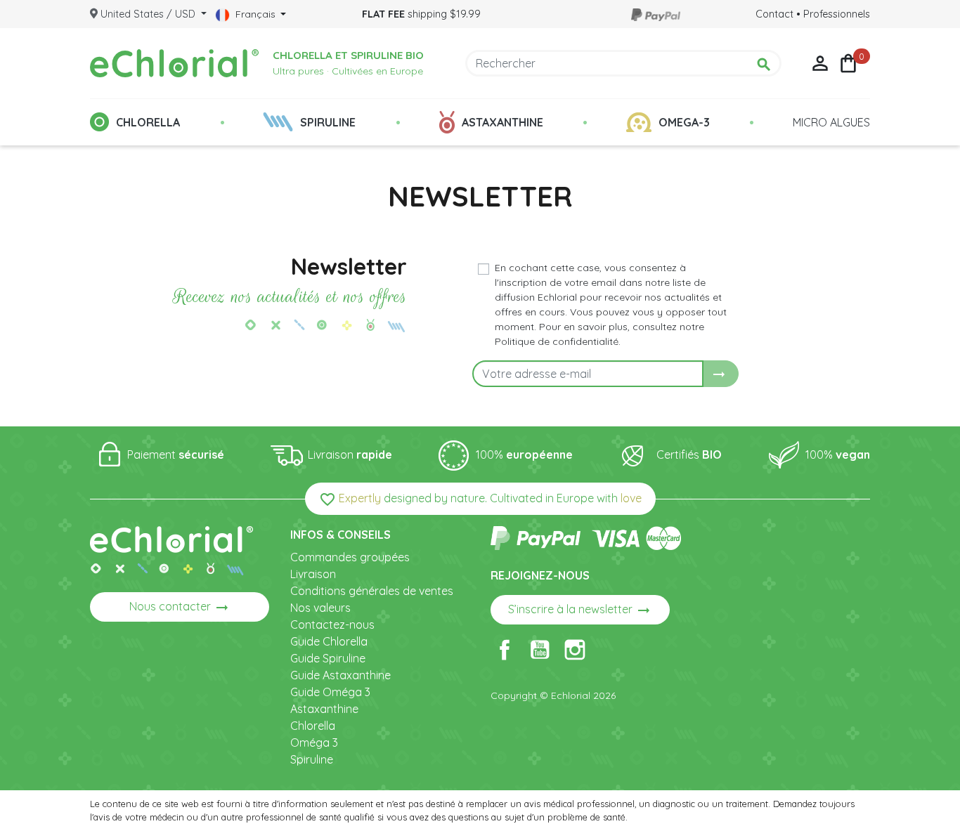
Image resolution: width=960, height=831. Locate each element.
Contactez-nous (332, 624)
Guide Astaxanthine (340, 675)
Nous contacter (180, 607)
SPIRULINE (328, 122)
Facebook (505, 650)
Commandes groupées (350, 557)
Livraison (313, 574)
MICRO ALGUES (831, 122)
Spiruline (311, 759)
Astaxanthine (324, 709)
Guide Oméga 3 (330, 692)
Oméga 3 (314, 742)
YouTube (540, 650)
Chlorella (312, 726)
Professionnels (836, 14)
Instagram (575, 650)
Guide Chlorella (329, 641)
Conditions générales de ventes (371, 591)
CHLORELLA (148, 122)
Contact (774, 14)
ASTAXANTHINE (502, 122)
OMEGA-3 (684, 122)
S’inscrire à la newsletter (580, 610)
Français (255, 14)
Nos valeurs (320, 608)
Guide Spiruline (327, 658)
